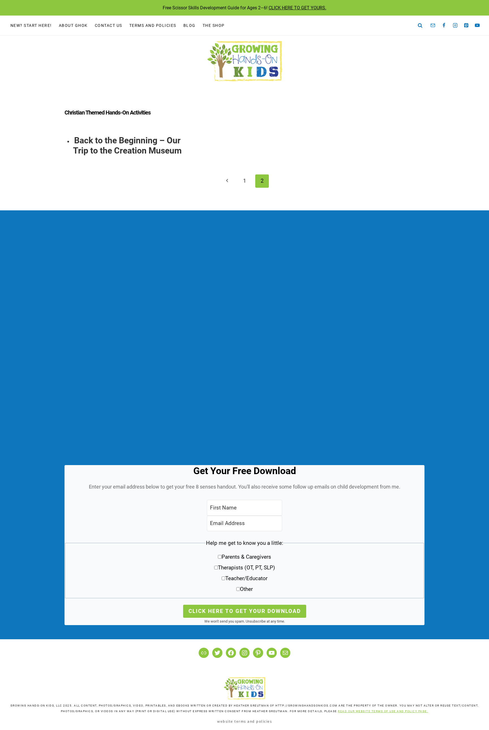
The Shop (214, 25)
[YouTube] (477, 25)
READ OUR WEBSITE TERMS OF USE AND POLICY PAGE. (383, 711)
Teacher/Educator (246, 578)
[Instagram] (455, 25)
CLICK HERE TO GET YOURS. (297, 7)
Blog (189, 25)
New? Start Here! (31, 25)
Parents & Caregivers (246, 557)
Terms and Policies (152, 25)
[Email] (433, 25)
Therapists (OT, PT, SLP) (246, 567)
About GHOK (73, 25)
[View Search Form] (420, 25)
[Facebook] (444, 25)
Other (246, 589)
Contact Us (108, 25)
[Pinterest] (466, 25)
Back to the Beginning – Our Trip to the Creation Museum (127, 145)
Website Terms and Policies (244, 721)
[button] (244, 568)
